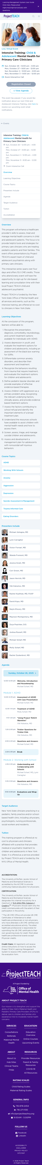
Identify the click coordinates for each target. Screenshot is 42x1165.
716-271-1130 (22, 1110)
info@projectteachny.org (22, 1114)
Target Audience (10, 203)
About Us (11, 1058)
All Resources (30, 1073)
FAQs (11, 1070)
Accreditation (9, 215)
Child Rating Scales (21, 1087)
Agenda (6, 197)
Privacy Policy (21, 1150)
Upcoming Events (30, 1043)
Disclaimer (21, 1148)
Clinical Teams (11, 1066)
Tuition (6, 209)
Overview (7, 172)
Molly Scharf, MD (24, 712)
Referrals (11, 1036)
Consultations (11, 1032)
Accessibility (21, 1145)
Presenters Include (11, 190)
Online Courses (30, 1039)
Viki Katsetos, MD (24, 723)
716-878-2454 (22, 1106)
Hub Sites (11, 1062)
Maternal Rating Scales (21, 1090)
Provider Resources (30, 1058)
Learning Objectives (11, 178)
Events (6, 123)
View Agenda (22, 91)
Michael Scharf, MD (25, 686)
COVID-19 (30, 1069)
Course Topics (9, 184)
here (34, 104)
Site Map (21, 1153)
